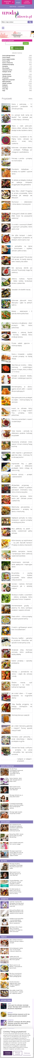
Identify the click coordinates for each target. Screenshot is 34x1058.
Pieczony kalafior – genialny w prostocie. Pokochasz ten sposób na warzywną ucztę (22, 640)
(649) (17, 55)
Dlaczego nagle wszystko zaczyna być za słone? (16, 812)
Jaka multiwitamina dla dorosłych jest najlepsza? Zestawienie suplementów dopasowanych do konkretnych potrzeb (16, 827)
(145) (17, 74)
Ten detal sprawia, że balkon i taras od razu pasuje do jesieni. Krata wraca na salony (15, 891)
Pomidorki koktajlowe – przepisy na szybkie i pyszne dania (22, 171)
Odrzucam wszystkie (17, 1053)
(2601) (17, 85)
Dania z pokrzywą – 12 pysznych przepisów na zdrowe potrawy (22, 106)
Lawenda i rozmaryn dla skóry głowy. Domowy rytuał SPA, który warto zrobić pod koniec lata (17, 904)
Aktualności (5, 822)
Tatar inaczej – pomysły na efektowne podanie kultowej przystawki (22, 433)
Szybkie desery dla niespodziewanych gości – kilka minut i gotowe (16, 958)
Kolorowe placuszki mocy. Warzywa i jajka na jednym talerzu (22, 302)
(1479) (17, 78)
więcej (30, 98)
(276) (17, 88)
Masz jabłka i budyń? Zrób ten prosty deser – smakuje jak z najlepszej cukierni (16, 992)
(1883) (17, 59)
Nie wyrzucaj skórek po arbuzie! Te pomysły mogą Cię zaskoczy (22, 270)
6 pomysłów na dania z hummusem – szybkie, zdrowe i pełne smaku (22, 248)
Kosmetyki (4, 899)
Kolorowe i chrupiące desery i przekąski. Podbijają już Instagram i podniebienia (22, 149)
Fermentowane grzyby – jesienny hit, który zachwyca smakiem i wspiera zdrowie (22, 608)
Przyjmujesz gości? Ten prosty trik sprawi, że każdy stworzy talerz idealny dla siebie (22, 259)
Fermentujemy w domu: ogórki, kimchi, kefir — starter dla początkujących (22, 389)
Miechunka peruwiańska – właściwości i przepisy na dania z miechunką (22, 509)
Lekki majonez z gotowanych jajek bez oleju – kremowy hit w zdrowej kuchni (22, 455)
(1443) (17, 83)
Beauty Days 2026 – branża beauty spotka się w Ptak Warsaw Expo (16, 835)
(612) (17, 62)
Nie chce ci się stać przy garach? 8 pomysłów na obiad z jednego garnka (15, 975)
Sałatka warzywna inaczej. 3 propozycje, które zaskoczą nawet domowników (22, 553)
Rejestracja (13, 6)
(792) (17, 87)
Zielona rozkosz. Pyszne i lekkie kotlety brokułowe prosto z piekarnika (22, 281)
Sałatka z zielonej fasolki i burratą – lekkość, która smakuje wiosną (22, 334)
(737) (17, 61)
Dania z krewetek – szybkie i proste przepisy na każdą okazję (22, 356)
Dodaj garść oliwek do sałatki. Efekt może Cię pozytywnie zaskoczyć (22, 216)
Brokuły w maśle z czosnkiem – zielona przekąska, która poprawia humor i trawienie (22, 597)
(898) (17, 90)
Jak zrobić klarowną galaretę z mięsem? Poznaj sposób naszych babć (22, 728)
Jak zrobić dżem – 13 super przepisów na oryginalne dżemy (22, 695)
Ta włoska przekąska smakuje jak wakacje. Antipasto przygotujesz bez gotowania (22, 182)
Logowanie (20, 6)
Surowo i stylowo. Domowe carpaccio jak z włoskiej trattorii (22, 586)
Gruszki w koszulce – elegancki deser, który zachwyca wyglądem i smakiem (15, 984)
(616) (17, 81)
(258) (17, 68)
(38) (17, 80)
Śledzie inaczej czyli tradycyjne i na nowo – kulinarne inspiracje (22, 684)
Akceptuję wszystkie (7, 1053)
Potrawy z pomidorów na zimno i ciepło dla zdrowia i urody (22, 674)
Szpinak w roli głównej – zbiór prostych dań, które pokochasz (22, 325)
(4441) (17, 76)
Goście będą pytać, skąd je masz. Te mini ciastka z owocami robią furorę (16, 949)
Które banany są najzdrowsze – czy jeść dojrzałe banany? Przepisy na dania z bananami (22, 542)
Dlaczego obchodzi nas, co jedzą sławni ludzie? (16, 795)
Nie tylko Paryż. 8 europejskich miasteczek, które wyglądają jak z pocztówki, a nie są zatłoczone (16, 772)
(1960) (17, 70)
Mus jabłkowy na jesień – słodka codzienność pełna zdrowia (22, 531)
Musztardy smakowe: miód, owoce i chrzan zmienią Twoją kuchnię (22, 444)
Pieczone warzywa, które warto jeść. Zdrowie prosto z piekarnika (22, 498)
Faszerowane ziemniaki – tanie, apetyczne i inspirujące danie (22, 564)
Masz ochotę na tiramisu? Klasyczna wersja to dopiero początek (17, 941)
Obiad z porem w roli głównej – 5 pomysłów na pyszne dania (16, 966)
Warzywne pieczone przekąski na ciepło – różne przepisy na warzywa (22, 399)
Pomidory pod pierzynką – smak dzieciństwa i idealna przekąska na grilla (22, 739)
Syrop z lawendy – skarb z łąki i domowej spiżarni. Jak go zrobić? (16, 780)
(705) (17, 71)
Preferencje (27, 1053)
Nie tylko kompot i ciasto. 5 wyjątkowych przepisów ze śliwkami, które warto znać (22, 237)
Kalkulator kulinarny (17, 53)
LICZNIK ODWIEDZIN (27, 2)
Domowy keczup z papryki (20, 715)
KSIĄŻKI (18, 2)
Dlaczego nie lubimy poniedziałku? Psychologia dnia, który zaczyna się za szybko (16, 866)
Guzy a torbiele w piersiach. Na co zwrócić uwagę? (16, 843)
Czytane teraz (6, 1000)
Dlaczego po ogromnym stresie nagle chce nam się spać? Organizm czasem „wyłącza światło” (16, 853)
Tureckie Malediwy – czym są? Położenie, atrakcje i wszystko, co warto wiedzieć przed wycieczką (16, 883)
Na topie (4, 861)
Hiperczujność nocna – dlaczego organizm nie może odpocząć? (15, 788)
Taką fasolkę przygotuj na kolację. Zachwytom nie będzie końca (22, 706)
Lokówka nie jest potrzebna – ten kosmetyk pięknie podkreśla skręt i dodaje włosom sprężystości (16, 921)
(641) (17, 64)
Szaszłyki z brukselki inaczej (21, 290)
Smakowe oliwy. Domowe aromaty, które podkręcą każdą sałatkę (22, 652)
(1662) (17, 57)
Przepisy (4, 937)
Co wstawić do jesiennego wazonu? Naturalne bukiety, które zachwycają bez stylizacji (16, 806)
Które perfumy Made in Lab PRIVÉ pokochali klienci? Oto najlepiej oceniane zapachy (16, 911)
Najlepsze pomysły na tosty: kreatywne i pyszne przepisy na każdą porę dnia (22, 520)
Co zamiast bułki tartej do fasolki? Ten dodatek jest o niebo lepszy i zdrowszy (22, 117)
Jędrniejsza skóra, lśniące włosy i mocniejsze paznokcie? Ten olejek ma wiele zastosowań (16, 929)
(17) (17, 66)
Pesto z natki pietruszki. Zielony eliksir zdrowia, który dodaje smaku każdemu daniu (22, 128)
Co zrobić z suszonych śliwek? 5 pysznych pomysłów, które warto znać (22, 226)
